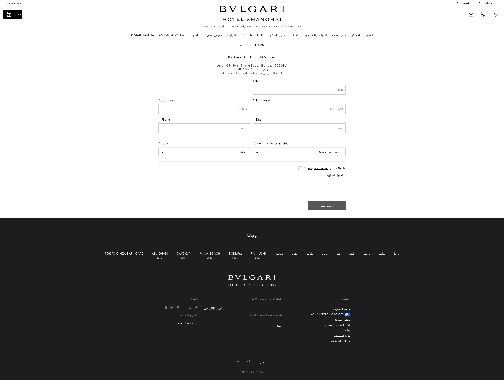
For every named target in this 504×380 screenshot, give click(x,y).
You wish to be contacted (271, 143)
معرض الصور (214, 35)
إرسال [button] (279, 326)
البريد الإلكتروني (213, 308)
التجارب (231, 35)
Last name (168, 100)
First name (263, 100)
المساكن (356, 35)
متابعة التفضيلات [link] (342, 336)
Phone (166, 119)
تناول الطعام (339, 35)
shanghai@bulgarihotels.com (242, 73)
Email (260, 119)
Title (256, 81)
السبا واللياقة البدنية (315, 35)
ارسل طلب (326, 205)
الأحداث (295, 35)
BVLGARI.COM (187, 323)
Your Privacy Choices (328, 314)
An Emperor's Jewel (173, 35)
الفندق (369, 35)
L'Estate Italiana (142, 35)
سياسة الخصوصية (318, 168)
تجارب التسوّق (277, 35)
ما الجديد (197, 35)
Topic (165, 143)
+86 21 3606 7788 (288, 26)
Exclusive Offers (252, 35)
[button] (487, 3)
